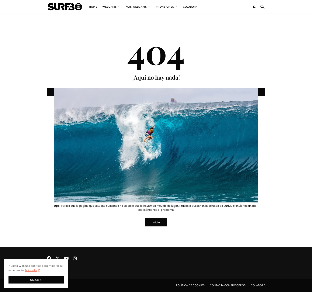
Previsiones (165, 6)
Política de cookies (190, 285)
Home (93, 6)
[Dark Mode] (254, 6)
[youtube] (66, 258)
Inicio (156, 222)
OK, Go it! (36, 280)
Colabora (190, 6)
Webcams (109, 6)
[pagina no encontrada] (156, 92)
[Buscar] (261, 6)
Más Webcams (136, 6)
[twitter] (57, 258)
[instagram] (75, 258)
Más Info (31, 270)
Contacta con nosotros (228, 285)
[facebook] (49, 258)
